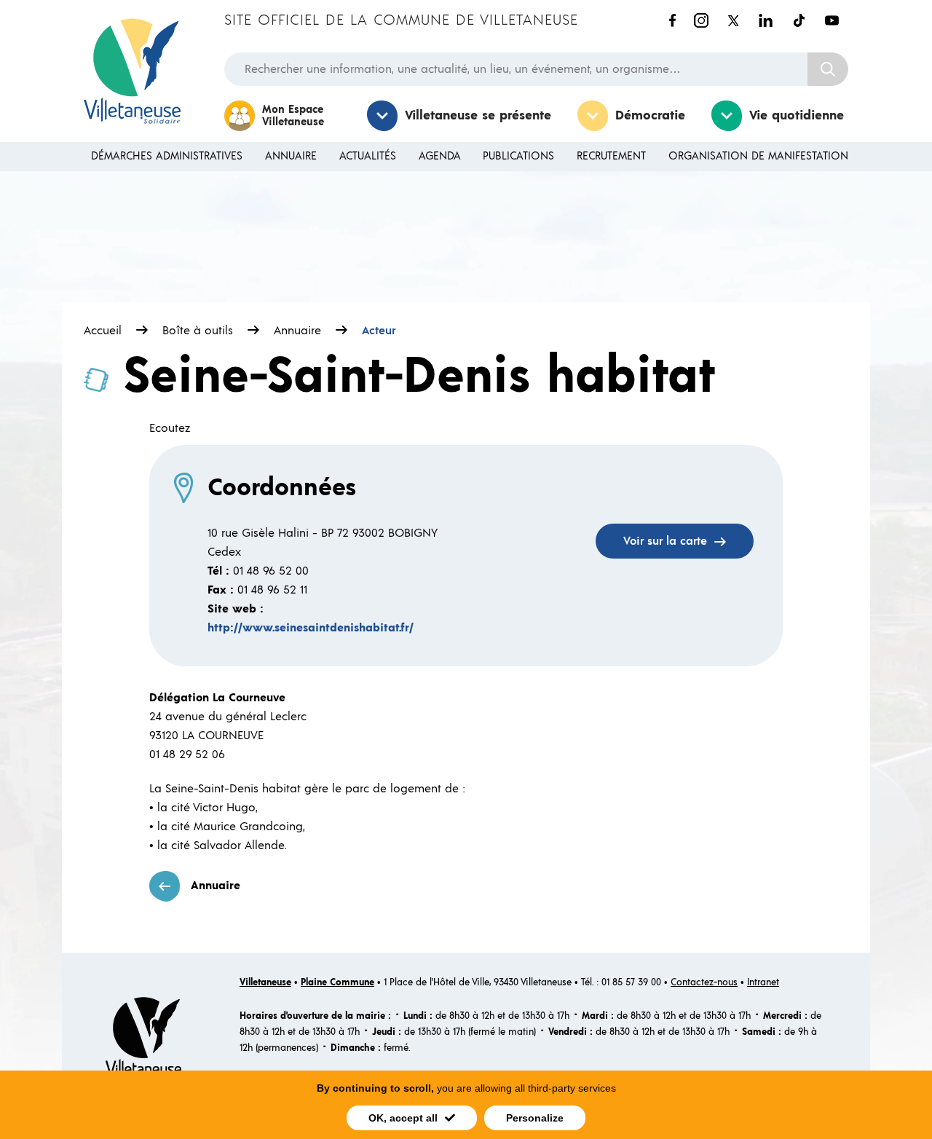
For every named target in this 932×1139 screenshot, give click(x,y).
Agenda (440, 156)
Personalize (535, 1118)
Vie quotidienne (796, 115)
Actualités (367, 156)
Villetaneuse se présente (478, 115)
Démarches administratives (166, 156)
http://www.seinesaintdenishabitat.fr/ (311, 628)
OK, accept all (403, 1118)
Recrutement (611, 156)
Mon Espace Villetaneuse (293, 115)
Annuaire (291, 156)
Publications (518, 156)
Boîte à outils (197, 330)
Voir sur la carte (665, 541)
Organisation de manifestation (758, 156)
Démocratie (650, 115)
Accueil (103, 330)
